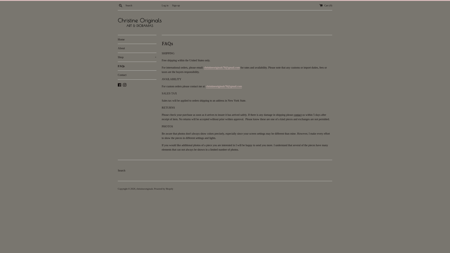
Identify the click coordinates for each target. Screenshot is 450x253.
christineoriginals (144, 189)
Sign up (176, 5)
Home (121, 39)
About (121, 48)
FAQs (121, 66)
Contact (122, 74)
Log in (165, 5)
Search (121, 170)
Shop (137, 57)
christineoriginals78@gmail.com (222, 67)
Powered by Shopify (163, 189)
